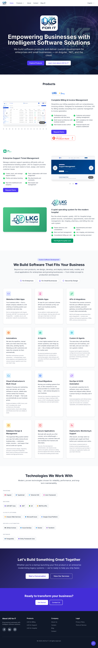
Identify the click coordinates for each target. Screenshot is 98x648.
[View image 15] (12, 129)
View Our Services (61, 576)
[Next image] (43, 113)
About (29, 3)
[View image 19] (25, 129)
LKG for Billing (31, 622)
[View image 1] (70, 184)
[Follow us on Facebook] (4, 629)
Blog (42, 3)
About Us (54, 622)
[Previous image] (7, 113)
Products (19, 3)
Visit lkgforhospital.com (62, 241)
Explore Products (35, 63)
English (90, 3)
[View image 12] (3, 129)
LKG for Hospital (32, 628)
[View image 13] (6, 129)
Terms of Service (81, 625)
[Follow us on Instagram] (15, 629)
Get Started (42, 602)
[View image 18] (22, 129)
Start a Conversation (37, 576)
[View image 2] (73, 184)
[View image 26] (46, 129)
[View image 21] (31, 129)
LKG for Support (32, 625)
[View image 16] (16, 129)
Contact (35, 3)
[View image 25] (43, 129)
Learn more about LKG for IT (58, 63)
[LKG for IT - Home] (4, 3)
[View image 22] (34, 129)
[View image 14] (9, 129)
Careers (53, 625)
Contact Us (56, 602)
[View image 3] (76, 184)
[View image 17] (19, 129)
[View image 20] (28, 129)
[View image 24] (40, 129)
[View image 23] (37, 129)
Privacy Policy (80, 622)
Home (11, 3)
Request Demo (59, 132)
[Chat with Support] (93, 643)
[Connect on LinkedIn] (9, 629)
